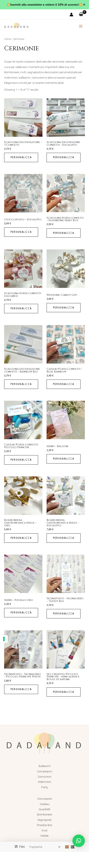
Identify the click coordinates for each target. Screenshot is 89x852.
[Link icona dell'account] (71, 14)
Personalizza (21, 157)
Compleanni (44, 771)
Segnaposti (44, 819)
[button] (78, 841)
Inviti (44, 830)
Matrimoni (44, 781)
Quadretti (44, 809)
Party (44, 787)
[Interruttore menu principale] (81, 26)
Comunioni (44, 776)
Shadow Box (44, 825)
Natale (44, 835)
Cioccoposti (44, 798)
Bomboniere (44, 814)
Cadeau (44, 804)
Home (7, 39)
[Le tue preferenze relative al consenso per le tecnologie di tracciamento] (4, 639)
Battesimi (45, 766)
